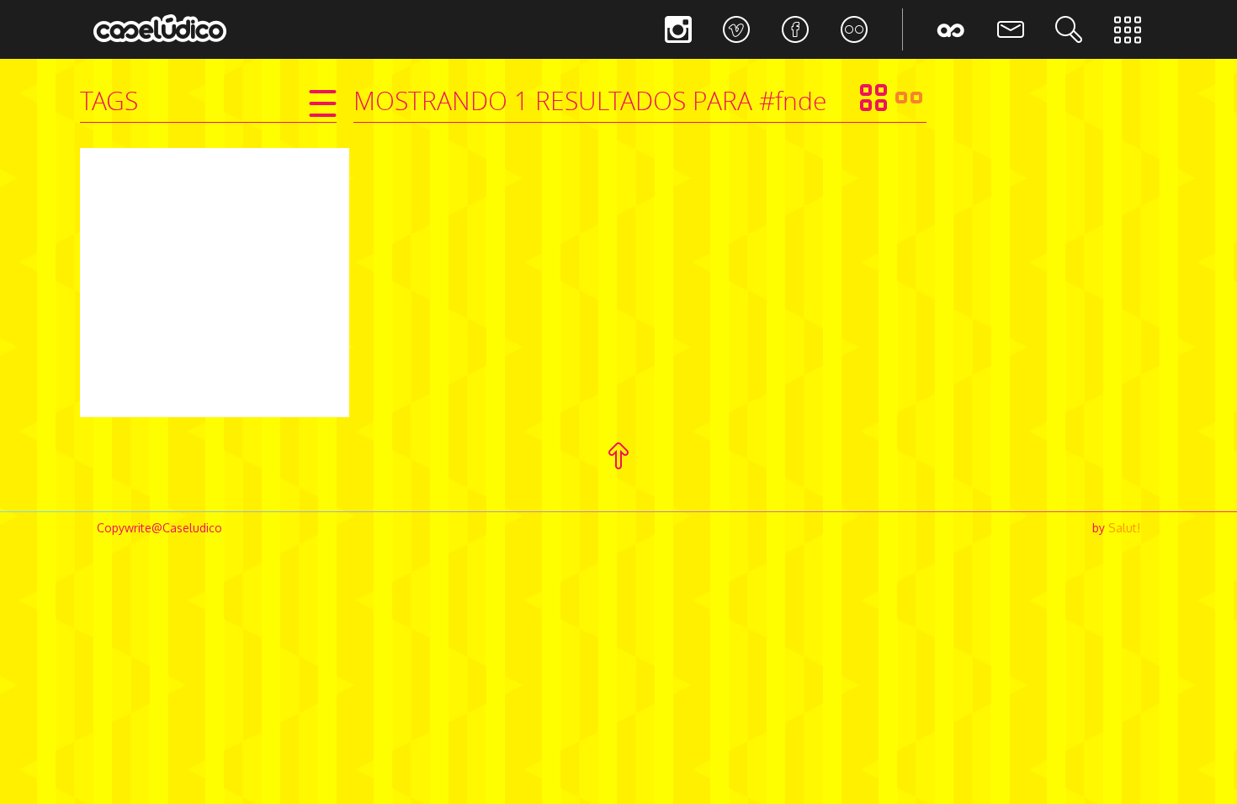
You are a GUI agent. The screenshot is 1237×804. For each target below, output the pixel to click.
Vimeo (736, 29)
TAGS (109, 101)
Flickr (854, 29)
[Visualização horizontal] (908, 97)
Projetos (1127, 29)
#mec (228, 248)
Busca (1068, 29)
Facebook (795, 29)
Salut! (1124, 528)
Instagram (677, 29)
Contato (1009, 29)
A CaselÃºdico (950, 29)
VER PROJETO (215, 321)
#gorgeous (171, 248)
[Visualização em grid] (873, 97)
